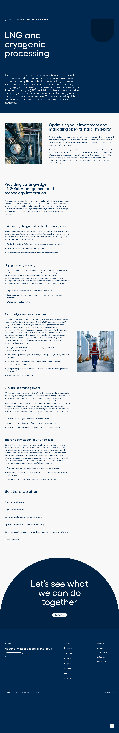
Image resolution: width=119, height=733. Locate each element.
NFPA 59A (12, 239)
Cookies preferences (31, 692)
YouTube (100, 661)
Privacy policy (11, 692)
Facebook (101, 652)
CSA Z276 (56, 236)
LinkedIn (100, 648)
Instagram (101, 657)
